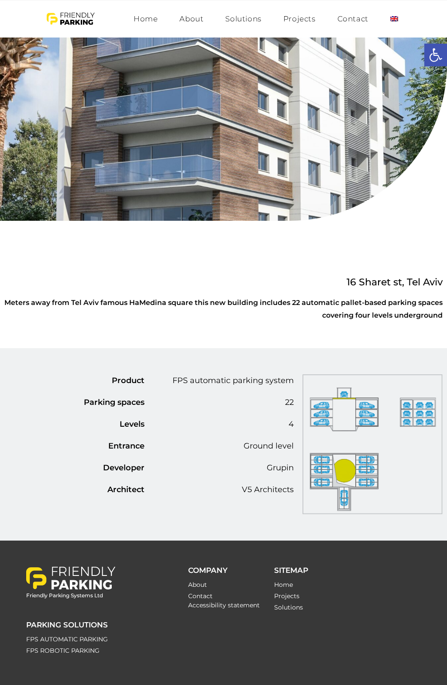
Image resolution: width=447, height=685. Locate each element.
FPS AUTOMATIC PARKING (67, 639)
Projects (286, 596)
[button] (435, 55)
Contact (200, 596)
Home (283, 585)
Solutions (288, 607)
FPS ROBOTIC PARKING (63, 650)
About (197, 585)
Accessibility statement (224, 605)
